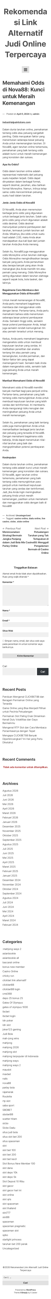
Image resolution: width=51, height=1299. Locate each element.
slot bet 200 (9, 1154)
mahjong (7, 1042)
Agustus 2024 (10, 897)
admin (36, 114)
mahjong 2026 (10, 1047)
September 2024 (11, 893)
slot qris (6, 1199)
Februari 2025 (10, 871)
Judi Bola (7, 1033)
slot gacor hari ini (11, 1190)
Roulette (7, 1096)
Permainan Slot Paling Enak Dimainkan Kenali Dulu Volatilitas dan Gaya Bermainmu (23, 720)
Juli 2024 (7, 902)
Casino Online (10, 971)
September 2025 (11, 839)
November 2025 (11, 830)
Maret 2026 (8, 813)
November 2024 (11, 884)
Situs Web (7, 630)
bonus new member (13, 966)
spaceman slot (10, 1230)
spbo (5, 1235)
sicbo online (23, 521)
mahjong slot (9, 1051)
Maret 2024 (9, 920)
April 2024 (8, 915)
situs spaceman (11, 1141)
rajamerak (7, 1092)
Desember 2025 (11, 826)
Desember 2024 (11, 880)
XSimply (23, 1292)
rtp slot (6, 1100)
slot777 (6, 1212)
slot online (8, 1194)
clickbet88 (8, 984)
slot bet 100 (9, 1150)
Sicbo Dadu (8, 1127)
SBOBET (7, 1109)
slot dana (7, 1168)
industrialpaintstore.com (16, 122)
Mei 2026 (7, 804)
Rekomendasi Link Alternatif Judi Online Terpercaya (25, 33)
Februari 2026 (10, 817)
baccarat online (11, 962)
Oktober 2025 (10, 835)
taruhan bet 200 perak (14, 1244)
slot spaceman (10, 1203)
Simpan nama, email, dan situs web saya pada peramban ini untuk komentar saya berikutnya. (23, 644)
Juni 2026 (8, 799)
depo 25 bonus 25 (12, 998)
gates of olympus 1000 (15, 1007)
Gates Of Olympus (12, 1002)
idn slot (6, 1025)
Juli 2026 (7, 795)
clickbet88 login (11, 989)
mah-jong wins (10, 1038)
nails (5, 1078)
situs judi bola (10, 1132)
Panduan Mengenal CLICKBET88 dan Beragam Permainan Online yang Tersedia (23, 700)
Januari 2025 (9, 875)
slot (4, 1145)
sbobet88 (7, 1114)
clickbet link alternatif (14, 980)
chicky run (8, 975)
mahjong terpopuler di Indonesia (20, 1056)
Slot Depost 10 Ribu (13, 1181)
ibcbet (5, 1011)
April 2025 (8, 862)
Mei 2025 (7, 857)
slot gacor (7, 1185)
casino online (21, 518)
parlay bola (8, 1087)
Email (6, 620)
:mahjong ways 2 (11, 949)
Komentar (8, 582)
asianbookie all (10, 957)
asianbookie (9, 953)
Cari (4, 666)
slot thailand (9, 1208)
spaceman (8, 1221)
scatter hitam (9, 1118)
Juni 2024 (8, 906)
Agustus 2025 (10, 844)
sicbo (13, 521)
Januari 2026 (9, 822)
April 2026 (8, 808)
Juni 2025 (8, 853)
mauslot (6, 1069)
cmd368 (7, 993)
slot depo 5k (9, 1176)
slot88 (5, 1217)
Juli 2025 (7, 848)
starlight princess (11, 1239)
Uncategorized (23, 515)
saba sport (8, 1105)
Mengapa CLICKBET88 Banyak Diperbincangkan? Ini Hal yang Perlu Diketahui (22, 739)
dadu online (35, 518)
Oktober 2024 (10, 889)
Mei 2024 (7, 911)
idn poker (7, 1020)
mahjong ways (10, 1060)
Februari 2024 (10, 924)
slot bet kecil (9, 1159)
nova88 (6, 1083)
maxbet (6, 1074)
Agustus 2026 (10, 790)
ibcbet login (8, 1016)
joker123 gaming (11, 1029)
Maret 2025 (8, 866)
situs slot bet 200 (12, 1136)
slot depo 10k (9, 1172)
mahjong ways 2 (11, 1065)
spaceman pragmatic (14, 1226)
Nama (6, 610)
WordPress (31, 1290)
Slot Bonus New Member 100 (18, 1163)
